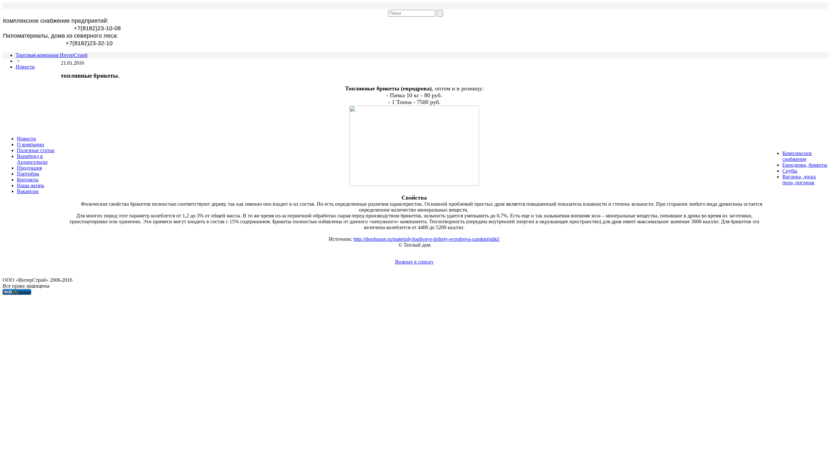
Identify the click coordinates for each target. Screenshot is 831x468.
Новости (25, 67)
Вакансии (28, 191)
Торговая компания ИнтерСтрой (52, 55)
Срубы (789, 171)
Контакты (28, 179)
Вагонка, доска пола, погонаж (799, 179)
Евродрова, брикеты (804, 165)
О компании (30, 144)
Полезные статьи (36, 150)
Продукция (29, 168)
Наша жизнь (30, 185)
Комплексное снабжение (797, 156)
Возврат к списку (414, 262)
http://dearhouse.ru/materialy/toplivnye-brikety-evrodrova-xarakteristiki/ (426, 239)
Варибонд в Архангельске (32, 159)
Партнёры (28, 173)
